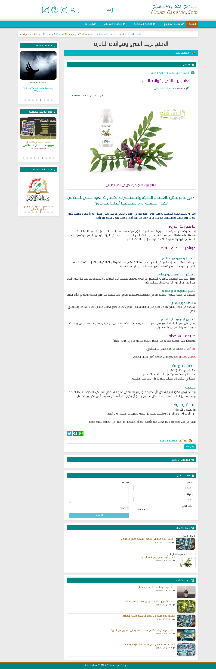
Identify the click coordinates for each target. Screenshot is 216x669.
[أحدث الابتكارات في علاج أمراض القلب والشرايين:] (186, 649)
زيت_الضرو (190, 446)
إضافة (98, 515)
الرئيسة (192, 24)
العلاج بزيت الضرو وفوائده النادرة (158, 557)
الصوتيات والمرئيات (113, 24)
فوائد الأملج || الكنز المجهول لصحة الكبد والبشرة (149, 601)
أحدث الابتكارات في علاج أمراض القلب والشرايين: (150, 644)
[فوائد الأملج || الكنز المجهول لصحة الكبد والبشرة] (186, 606)
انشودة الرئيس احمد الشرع (61, 34)
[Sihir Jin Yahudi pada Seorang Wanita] (38, 65)
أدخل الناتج (187, 506)
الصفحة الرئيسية (180, 73)
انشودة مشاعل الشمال (38, 142)
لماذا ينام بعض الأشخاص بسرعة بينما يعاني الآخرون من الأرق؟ (143, 630)
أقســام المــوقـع (172, 24)
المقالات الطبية (182, 53)
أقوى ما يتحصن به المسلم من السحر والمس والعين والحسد (123, 34)
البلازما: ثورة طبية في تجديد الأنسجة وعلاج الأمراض (147, 539)
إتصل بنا (89, 24)
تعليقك (125, 482)
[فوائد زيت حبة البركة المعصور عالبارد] (186, 592)
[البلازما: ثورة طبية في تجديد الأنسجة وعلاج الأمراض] (185, 544)
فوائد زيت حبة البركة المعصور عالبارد (156, 587)
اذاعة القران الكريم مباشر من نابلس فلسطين (38, 208)
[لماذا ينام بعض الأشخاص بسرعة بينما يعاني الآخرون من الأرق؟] (186, 635)
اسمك (190, 482)
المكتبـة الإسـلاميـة (142, 24)
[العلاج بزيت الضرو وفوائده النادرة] (186, 562)
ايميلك (189, 494)
